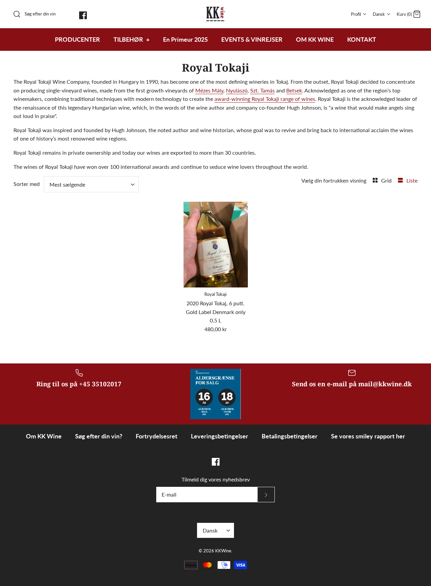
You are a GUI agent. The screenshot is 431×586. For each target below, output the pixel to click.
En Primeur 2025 (185, 39)
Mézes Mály (209, 90)
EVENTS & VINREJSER (252, 39)
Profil (356, 14)
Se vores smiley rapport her (368, 436)
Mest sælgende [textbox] (67, 184)
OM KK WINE (315, 39)
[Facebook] (83, 15)
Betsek (294, 90)
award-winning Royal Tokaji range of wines (264, 98)
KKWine (223, 550)
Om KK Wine (44, 436)
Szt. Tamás (262, 90)
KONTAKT (361, 39)
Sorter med (26, 184)
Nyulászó (236, 90)
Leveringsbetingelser (219, 436)
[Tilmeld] (266, 494)
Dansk (379, 14)
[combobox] (91, 184)
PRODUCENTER (77, 39)
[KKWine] (215, 14)
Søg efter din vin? (98, 436)
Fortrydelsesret (156, 436)
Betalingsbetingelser (290, 436)
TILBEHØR (131, 39)
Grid (387, 180)
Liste (412, 180)
